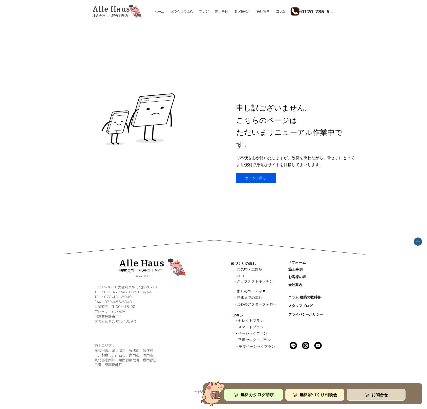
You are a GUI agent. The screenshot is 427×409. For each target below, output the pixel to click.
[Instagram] (305, 345)
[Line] (293, 345)
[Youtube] (318, 345)
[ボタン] (118, 12)
